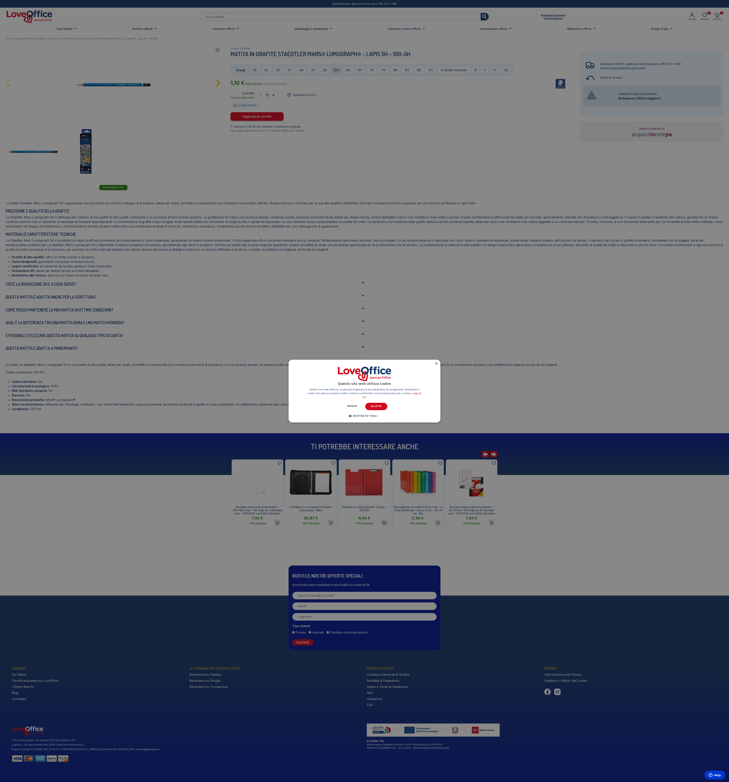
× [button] (436, 363)
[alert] (364, 391)
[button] (364, 416)
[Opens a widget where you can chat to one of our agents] (714, 775)
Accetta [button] (376, 406)
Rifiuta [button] (352, 406)
